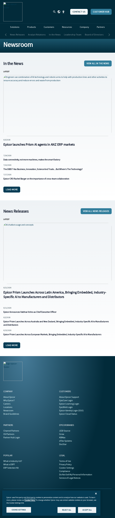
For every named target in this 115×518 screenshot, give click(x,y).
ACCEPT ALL (87, 510)
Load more (12, 189)
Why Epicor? (8, 400)
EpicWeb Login (66, 407)
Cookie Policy (30, 500)
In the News (55, 34)
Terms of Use (65, 461)
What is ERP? (9, 464)
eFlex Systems (65, 441)
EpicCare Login (66, 400)
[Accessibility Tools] (63, 12)
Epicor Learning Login (69, 403)
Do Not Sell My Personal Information (75, 474)
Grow (61, 434)
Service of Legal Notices (70, 478)
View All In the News (98, 63)
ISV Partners (8, 434)
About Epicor (9, 397)
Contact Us (79, 11)
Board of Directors (94, 34)
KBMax (62, 437)
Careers (6, 403)
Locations (7, 407)
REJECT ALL (66, 510)
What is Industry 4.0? (12, 461)
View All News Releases (96, 211)
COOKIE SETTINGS (19, 510)
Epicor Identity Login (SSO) (71, 410)
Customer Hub (101, 11)
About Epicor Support (69, 397)
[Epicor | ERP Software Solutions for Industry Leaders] (12, 11)
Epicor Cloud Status (68, 414)
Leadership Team (72, 34)
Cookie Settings (66, 467)
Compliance (64, 471)
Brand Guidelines (11, 414)
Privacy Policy (65, 464)
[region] (51, 503)
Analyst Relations (37, 34)
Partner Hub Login (11, 437)
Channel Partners (11, 430)
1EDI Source (64, 430)
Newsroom (8, 410)
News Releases (17, 34)
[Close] (96, 493)
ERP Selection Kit (11, 467)
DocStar (62, 444)
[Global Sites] (59, 12)
